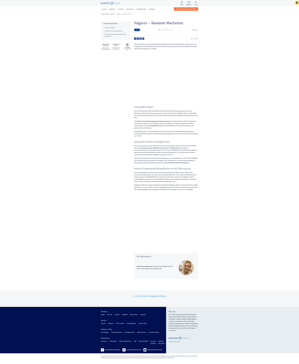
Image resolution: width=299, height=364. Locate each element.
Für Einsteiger (105, 332)
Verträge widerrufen (161, 342)
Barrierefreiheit (143, 341)
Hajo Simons (195, 30)
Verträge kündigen (153, 342)
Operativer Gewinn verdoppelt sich (114, 31)
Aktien (104, 9)
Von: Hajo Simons (143, 256)
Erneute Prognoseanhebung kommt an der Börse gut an (115, 35)
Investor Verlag (105, 14)
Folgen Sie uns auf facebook (112, 349)
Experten (152, 9)
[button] (297, 3)
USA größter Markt (110, 27)
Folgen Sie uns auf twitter (133, 349)
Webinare (111, 323)
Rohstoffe (130, 9)
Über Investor (120, 323)
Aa (194, 38)
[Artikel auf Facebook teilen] (135, 39)
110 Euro (150, 187)
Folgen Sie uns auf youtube (154, 349)
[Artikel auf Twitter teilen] (138, 39)
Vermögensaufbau (116, 332)
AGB (135, 341)
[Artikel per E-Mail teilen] (140, 39)
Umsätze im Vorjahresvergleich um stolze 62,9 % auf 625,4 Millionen (163, 113)
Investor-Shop (143, 323)
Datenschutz (113, 341)
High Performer (141, 332)
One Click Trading (154, 332)
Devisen (120, 9)
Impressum (104, 341)
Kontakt (103, 323)
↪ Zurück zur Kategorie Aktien (149, 296)
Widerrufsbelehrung (125, 341)
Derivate (112, 9)
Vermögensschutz (129, 332)
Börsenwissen (141, 9)
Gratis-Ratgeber (131, 323)
